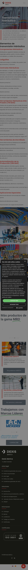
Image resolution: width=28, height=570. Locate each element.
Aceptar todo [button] (14, 300)
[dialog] (14, 285)
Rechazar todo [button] (14, 304)
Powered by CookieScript (7, 307)
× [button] (24, 261)
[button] (19, 308)
